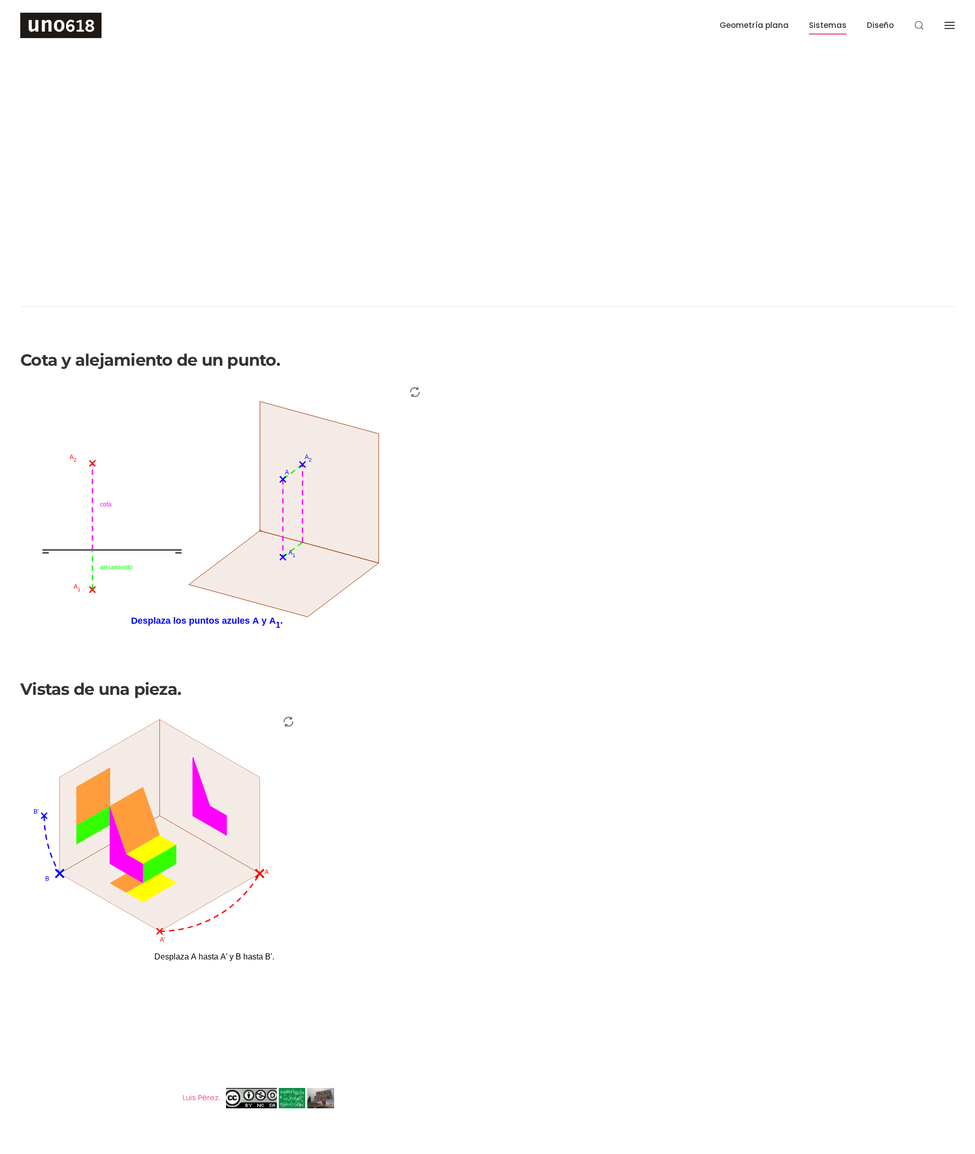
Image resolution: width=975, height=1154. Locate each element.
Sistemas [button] (828, 25)
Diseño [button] (880, 25)
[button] (919, 25)
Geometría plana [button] (754, 25)
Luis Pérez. (201, 1097)
